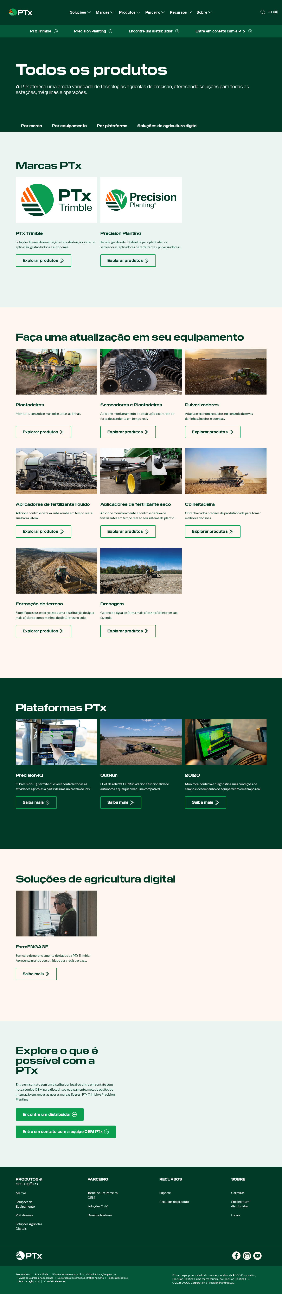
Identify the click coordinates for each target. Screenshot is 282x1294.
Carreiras (237, 1193)
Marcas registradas (29, 1281)
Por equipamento (69, 125)
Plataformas (24, 1215)
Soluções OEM (98, 1206)
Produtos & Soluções (29, 1181)
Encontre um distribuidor (240, 1204)
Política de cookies (118, 1277)
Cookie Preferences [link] (54, 1281)
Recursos (170, 1179)
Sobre (238, 1179)
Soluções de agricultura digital (167, 125)
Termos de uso (23, 1274)
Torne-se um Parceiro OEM (103, 1195)
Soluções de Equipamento (25, 1204)
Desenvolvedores (100, 1215)
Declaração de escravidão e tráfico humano (80, 1277)
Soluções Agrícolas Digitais (29, 1226)
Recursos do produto (174, 1201)
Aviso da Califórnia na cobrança (36, 1277)
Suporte (165, 1193)
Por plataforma (112, 125)
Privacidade (41, 1274)
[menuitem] (80, 12)
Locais (235, 1215)
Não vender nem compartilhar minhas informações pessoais (84, 1274)
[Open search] (263, 12)
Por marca (31, 125)
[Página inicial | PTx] (20, 12)
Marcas (21, 1193)
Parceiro (98, 1179)
